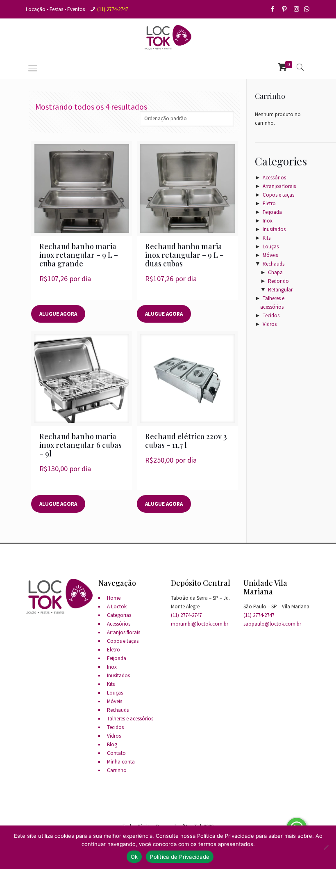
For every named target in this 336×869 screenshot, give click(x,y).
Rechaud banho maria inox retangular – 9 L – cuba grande (78, 254)
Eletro (269, 203)
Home (113, 597)
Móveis (270, 255)
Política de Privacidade (179, 856)
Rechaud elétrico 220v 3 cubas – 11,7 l (186, 440)
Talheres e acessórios (130, 718)
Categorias (119, 615)
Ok (134, 856)
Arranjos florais (279, 186)
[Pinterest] (285, 9)
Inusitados (274, 229)
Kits (266, 237)
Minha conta (121, 761)
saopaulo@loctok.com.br (272, 623)
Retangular (280, 289)
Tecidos (271, 315)
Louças (271, 246)
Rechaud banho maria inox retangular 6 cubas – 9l (80, 445)
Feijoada (272, 212)
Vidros (270, 324)
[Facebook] (273, 9)
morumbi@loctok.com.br (199, 623)
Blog (112, 744)
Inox (267, 220)
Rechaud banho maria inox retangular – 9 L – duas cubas (184, 254)
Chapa (275, 272)
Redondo (278, 280)
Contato (116, 753)
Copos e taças (278, 194)
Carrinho (117, 770)
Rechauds (273, 263)
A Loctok (117, 606)
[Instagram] (297, 9)
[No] (326, 847)
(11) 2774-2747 (112, 9)
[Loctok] (168, 37)
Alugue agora (58, 313)
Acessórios (274, 177)
